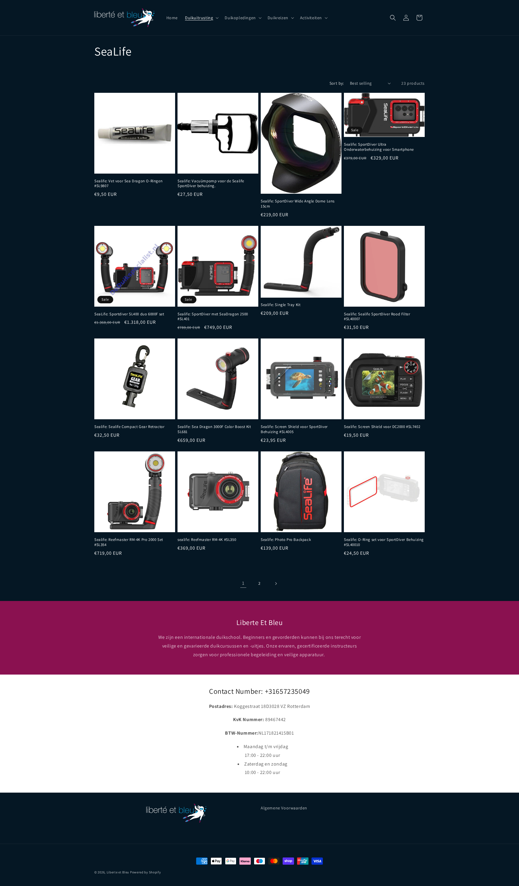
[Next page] (275, 583)
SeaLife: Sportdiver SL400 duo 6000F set (129, 314)
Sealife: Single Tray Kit (280, 304)
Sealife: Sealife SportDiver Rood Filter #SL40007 (377, 317)
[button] (201, 17)
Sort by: (336, 83)
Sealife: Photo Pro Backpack (286, 539)
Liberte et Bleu (118, 872)
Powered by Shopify (145, 872)
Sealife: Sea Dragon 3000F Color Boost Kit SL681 (214, 429)
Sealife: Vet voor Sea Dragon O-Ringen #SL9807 (128, 184)
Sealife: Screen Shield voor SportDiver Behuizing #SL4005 (294, 429)
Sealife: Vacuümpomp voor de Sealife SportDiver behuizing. (211, 184)
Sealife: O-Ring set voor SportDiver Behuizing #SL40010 (384, 542)
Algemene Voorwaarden (284, 808)
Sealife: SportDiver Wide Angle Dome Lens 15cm (298, 204)
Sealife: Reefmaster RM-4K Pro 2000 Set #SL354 (128, 542)
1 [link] (243, 583)
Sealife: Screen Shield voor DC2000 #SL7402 (382, 426)
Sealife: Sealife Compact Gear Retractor (129, 426)
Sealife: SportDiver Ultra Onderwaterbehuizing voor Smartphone (379, 147)
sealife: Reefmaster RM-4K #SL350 (207, 539)
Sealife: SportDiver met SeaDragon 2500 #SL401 (213, 317)
